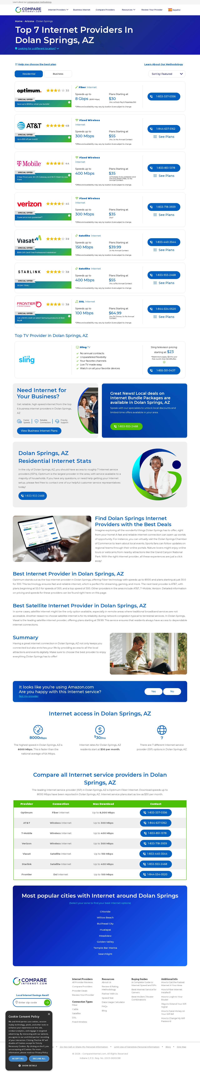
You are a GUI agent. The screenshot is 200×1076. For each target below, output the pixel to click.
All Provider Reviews (82, 982)
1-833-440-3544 (166, 242)
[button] (29, 1065)
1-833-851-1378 (166, 167)
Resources (127, 9)
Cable (75, 1009)
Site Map (181, 1047)
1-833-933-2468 (166, 275)
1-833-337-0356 (166, 96)
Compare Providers (105, 9)
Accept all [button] (18, 1058)
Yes (153, 691)
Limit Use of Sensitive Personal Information (136, 1047)
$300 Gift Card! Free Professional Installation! (36, 252)
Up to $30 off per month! (27, 139)
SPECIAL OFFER (25, 135)
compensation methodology (39, 2)
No (172, 691)
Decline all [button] (39, 1058)
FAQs (104, 1006)
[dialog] (28, 1041)
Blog (104, 1010)
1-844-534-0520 (166, 308)
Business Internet (81, 9)
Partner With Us (110, 993)
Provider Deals (79, 990)
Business (58, 73)
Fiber (75, 1005)
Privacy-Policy (41, 1052)
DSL (74, 1017)
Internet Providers (57, 9)
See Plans (166, 136)
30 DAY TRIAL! (23, 285)
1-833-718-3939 (165, 206)
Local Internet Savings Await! (32, 995)
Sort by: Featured (162, 74)
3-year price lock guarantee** (29, 217)
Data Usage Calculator (113, 1002)
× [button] (49, 1014)
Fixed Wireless (79, 1022)
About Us (106, 982)
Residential (28, 73)
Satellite (76, 1013)
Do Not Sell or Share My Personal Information (84, 1047)
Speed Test (107, 998)
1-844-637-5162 (165, 128)
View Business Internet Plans (39, 430)
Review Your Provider (152, 9)
